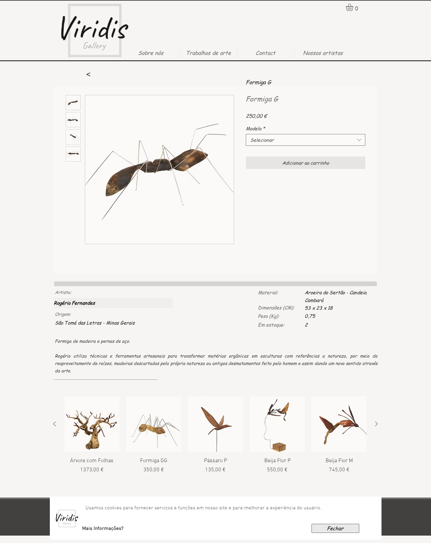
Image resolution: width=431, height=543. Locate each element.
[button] (103, 528)
